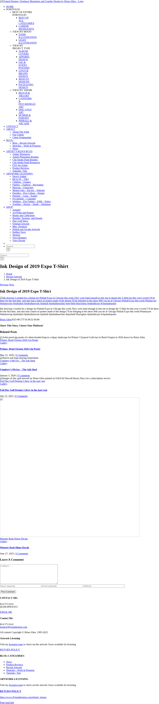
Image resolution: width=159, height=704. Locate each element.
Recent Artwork (14, 667)
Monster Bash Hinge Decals (14, 538)
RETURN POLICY (10, 649)
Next (11, 284)
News (9, 662)
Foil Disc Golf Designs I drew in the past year (22, 381)
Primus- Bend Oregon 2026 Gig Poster (19, 340)
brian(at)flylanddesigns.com (13, 627)
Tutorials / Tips (13, 673)
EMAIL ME (6, 612)
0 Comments (22, 355)
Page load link (7, 702)
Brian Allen (5, 319)
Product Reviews (14, 664)
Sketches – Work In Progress (20, 670)
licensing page (16, 644)
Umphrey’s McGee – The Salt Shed (17, 360)
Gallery (3, 343)
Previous (4, 284)
